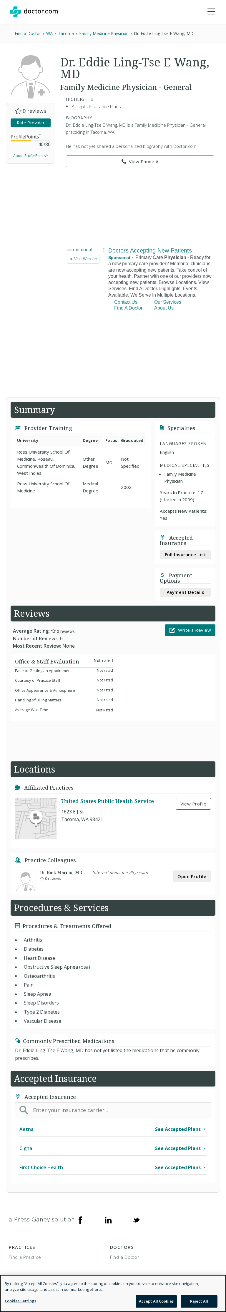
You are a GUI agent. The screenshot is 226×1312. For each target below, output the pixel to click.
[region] (113, 1293)
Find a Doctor (124, 1257)
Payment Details (186, 592)
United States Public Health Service (107, 801)
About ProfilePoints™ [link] (30, 155)
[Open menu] (211, 12)
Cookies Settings (20, 1300)
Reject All (199, 1301)
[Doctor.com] (34, 11)
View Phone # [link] (144, 161)
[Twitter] (136, 1219)
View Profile (193, 804)
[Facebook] (80, 1219)
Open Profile (191, 876)
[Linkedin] (108, 1219)
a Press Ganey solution (42, 1219)
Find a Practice (25, 1257)
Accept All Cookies (156, 1301)
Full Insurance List (185, 554)
